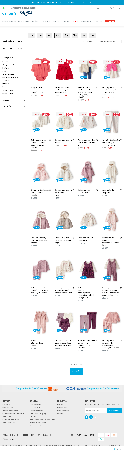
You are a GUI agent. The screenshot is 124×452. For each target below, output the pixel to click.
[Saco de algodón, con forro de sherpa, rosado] (41, 220)
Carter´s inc (6, 417)
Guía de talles (35, 408)
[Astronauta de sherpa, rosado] (88, 172)
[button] (98, 8)
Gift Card (33, 417)
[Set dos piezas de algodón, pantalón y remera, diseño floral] (64, 270)
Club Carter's (85, 21)
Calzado (66, 21)
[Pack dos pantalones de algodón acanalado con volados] (88, 322)
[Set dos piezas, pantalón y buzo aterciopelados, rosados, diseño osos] (112, 322)
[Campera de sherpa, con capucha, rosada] (41, 172)
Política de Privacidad (38, 423)
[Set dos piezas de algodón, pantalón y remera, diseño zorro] (41, 270)
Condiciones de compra (39, 426)
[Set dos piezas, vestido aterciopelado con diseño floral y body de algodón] (88, 270)
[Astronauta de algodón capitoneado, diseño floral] (112, 220)
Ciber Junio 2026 (8, 423)
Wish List (60, 414)
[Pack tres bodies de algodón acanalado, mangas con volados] (64, 322)
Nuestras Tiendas (8, 408)
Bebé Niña (36, 21)
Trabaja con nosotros (10, 411)
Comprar (44, 85)
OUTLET (75, 21)
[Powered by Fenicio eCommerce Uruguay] (118, 449)
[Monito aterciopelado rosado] (41, 322)
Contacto (6, 405)
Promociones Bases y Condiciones (43, 420)
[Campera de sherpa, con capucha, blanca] (64, 172)
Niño (59, 21)
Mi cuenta (61, 405)
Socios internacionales (10, 420)
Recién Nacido (24, 21)
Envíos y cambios (36, 411)
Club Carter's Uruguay (38, 414)
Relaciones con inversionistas (13, 414)
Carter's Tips (98, 21)
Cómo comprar (35, 405)
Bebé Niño (46, 21)
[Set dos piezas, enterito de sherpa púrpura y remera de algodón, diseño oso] (112, 270)
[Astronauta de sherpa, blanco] (112, 172)
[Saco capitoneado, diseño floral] (88, 220)
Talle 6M (19, 48)
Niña (54, 21)
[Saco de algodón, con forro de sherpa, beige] (64, 220)
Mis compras (62, 408)
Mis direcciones (63, 411)
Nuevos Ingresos (9, 21)
